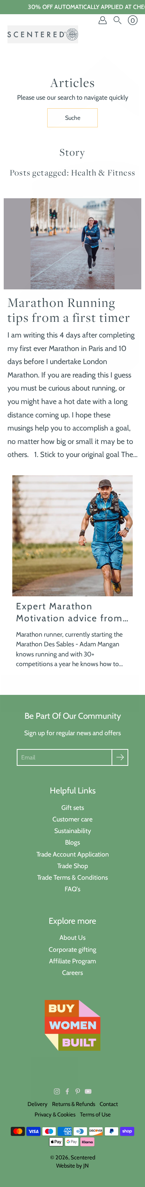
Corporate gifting (72, 949)
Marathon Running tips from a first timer (68, 310)
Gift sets (72, 807)
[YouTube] (88, 1091)
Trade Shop (72, 866)
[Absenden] (120, 757)
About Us (72, 937)
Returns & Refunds (73, 1104)
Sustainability (72, 831)
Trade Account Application (72, 854)
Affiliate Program (72, 961)
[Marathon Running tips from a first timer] (72, 243)
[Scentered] (42, 34)
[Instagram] (57, 1091)
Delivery (38, 1104)
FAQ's (72, 889)
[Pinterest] (77, 1091)
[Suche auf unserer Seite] (117, 20)
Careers (72, 972)
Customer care (72, 819)
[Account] (103, 20)
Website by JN (72, 1165)
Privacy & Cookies (55, 1114)
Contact (109, 1104)
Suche (72, 117)
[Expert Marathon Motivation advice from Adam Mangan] (72, 535)
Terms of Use (95, 1114)
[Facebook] (67, 1091)
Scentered (83, 1157)
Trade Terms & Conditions (72, 877)
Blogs (72, 842)
